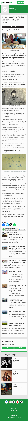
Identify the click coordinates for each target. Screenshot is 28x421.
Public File (14, 414)
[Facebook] (6, 402)
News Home (7, 26)
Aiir (24, 418)
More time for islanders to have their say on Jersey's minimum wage (17, 262)
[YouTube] (17, 402)
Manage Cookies (14, 410)
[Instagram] (10, 402)
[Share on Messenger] (7, 224)
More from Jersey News (18, 26)
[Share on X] (10, 224)
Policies (14, 412)
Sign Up (20, 347)
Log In (7, 347)
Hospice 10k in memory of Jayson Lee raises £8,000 (16, 299)
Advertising (14, 408)
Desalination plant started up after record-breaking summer (17, 247)
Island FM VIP (7, 341)
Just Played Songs (8, 354)
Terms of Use (14, 415)
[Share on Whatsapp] (14, 224)
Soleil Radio (14, 405)
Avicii (14, 361)
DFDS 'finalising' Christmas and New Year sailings (17, 312)
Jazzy (14, 374)
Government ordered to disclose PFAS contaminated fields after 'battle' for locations (13, 324)
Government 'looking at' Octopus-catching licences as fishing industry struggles (16, 236)
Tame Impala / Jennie (17, 387)
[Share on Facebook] (3, 224)
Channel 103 (14, 406)
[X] (13, 402)
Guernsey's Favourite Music (16, 9)
